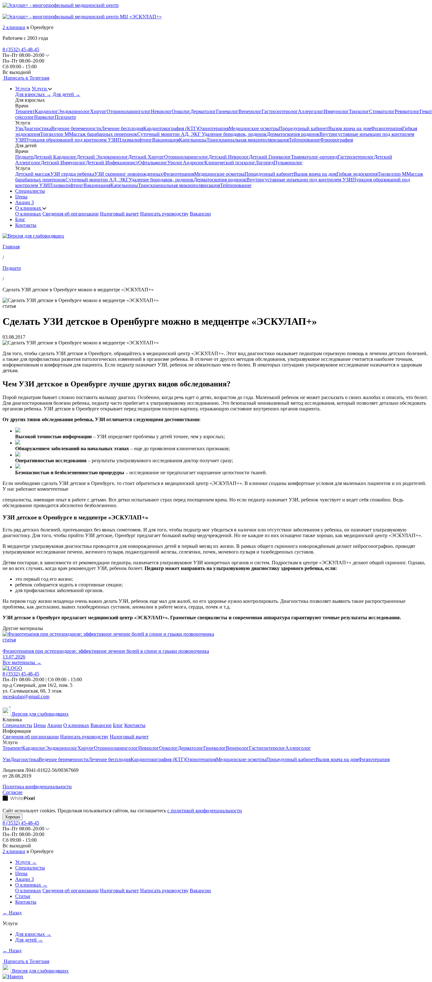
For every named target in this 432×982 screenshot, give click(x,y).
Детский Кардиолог (55, 157)
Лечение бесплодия (122, 128)
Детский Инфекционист (112, 162)
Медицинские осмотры (254, 128)
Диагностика (37, 128)
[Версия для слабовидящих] (33, 236)
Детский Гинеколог (270, 157)
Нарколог (44, 117)
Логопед (264, 162)
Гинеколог (227, 111)
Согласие (12, 792)
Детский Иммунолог (63, 162)
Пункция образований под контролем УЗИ (71, 139)
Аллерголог (311, 111)
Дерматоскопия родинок (293, 134)
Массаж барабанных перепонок (103, 134)
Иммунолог (336, 111)
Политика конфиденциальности (37, 786)
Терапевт (25, 111)
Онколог (181, 111)
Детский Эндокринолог (102, 157)
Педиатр (24, 157)
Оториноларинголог (129, 111)
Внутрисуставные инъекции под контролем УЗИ (299, 179)
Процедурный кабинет (303, 128)
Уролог (175, 162)
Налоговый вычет (119, 213)
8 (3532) (21, 49)
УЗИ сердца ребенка (72, 174)
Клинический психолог (229, 162)
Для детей (66, 94)
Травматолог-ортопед (314, 157)
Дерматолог (203, 111)
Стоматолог (382, 111)
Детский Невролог (228, 157)
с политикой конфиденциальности (204, 810)
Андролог (193, 162)
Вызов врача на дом (349, 128)
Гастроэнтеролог (280, 111)
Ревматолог (407, 111)
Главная (11, 246)
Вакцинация (165, 139)
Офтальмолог (152, 162)
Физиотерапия (386, 128)
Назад (12, 912)
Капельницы (193, 139)
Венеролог (250, 111)
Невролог (161, 111)
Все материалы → (22, 662)
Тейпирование (304, 139)
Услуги (22, 88)
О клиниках (28, 208)
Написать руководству (164, 213)
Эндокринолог (74, 111)
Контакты (25, 225)
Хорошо (12, 817)
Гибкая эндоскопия (357, 174)
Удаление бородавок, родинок (234, 134)
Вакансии (200, 213)
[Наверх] (13, 976)
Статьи (22, 896)
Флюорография (336, 139)
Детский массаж (32, 174)
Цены (21, 196)
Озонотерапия (213, 128)
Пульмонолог (288, 162)
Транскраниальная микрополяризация (248, 139)
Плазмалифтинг (135, 139)
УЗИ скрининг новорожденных (128, 174)
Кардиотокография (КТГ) (170, 128)
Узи (19, 128)
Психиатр (65, 117)
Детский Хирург (146, 157)
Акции (24, 202)
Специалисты (30, 191)
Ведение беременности (76, 128)
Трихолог (359, 111)
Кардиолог (46, 111)
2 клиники (14, 27)
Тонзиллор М (54, 134)
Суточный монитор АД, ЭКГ (169, 134)
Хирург (98, 111)
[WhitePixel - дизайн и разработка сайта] (19, 799)
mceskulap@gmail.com (26, 696)
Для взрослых (33, 94)
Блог (20, 219)
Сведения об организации (70, 213)
